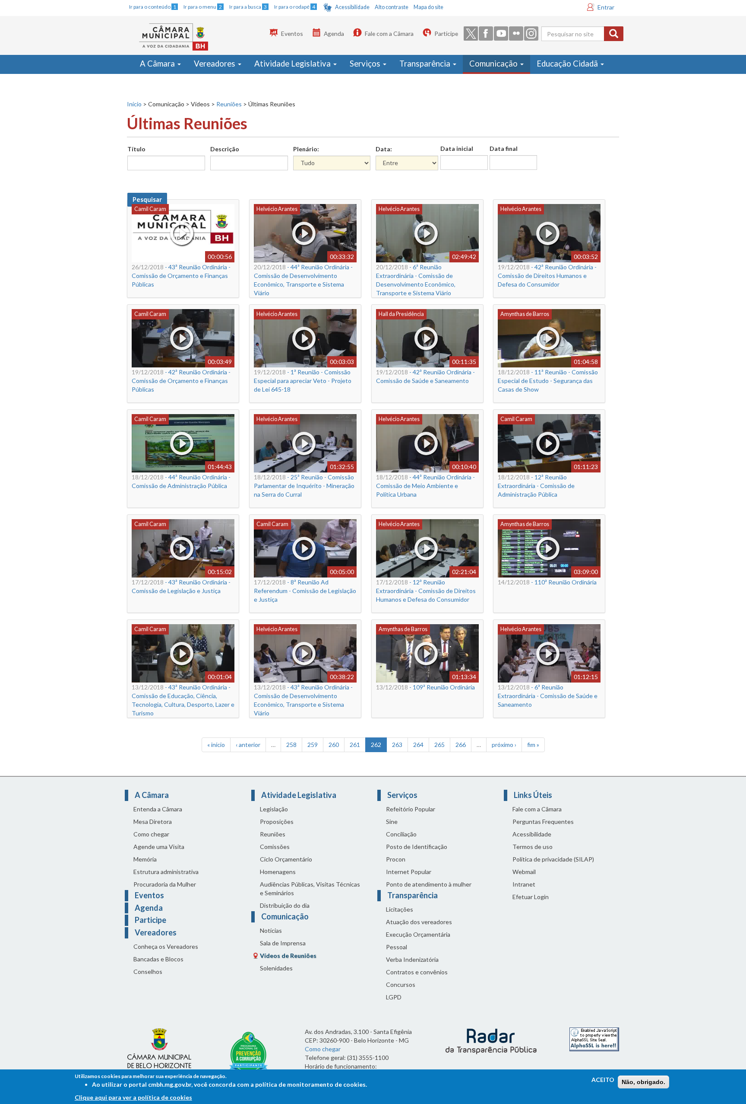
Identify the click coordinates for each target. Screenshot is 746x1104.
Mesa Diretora (152, 821)
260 (334, 744)
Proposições (277, 821)
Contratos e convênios (417, 972)
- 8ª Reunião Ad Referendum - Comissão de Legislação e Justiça (305, 590)
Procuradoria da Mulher (164, 884)
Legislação (274, 809)
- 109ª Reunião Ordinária (425, 687)
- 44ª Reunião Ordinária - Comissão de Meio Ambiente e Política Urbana (425, 485)
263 (397, 744)
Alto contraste (391, 7)
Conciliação (401, 834)
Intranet (523, 884)
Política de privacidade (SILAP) (553, 859)
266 (460, 744)
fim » (533, 744)
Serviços (366, 63)
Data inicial (456, 148)
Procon (395, 859)
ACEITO (602, 1079)
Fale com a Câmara (389, 33)
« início (216, 744)
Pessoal (396, 947)
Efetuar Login (530, 896)
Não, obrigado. (643, 1081)
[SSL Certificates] (594, 1038)
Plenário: (306, 149)
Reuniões (229, 104)
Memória (145, 859)
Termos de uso (532, 846)
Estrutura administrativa (166, 871)
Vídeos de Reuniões (288, 955)
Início (134, 104)
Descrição (224, 149)
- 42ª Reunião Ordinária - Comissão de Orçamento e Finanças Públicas (181, 380)
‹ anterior (248, 744)
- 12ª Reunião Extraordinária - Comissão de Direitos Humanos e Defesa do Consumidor (426, 590)
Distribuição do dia (285, 905)
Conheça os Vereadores (165, 946)
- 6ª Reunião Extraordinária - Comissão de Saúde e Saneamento (547, 695)
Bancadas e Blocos (158, 959)
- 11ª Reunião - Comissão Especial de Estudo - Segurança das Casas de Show (548, 380)
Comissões (275, 846)
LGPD (393, 997)
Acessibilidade (352, 7)
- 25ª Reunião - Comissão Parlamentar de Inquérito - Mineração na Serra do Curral (304, 485)
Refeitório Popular (410, 809)
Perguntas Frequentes (543, 821)
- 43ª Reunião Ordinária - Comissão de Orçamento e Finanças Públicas (181, 275)
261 (355, 744)
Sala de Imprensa (283, 943)
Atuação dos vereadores (419, 921)
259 (312, 744)
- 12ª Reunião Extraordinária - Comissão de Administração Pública (536, 485)
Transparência (425, 63)
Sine (392, 821)
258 (291, 744)
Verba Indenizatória (412, 959)
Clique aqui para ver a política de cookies (133, 1097)
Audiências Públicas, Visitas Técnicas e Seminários (310, 889)
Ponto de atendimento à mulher (428, 884)
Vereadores (215, 63)
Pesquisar (147, 199)
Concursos (400, 984)
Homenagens (278, 871)
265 (439, 744)
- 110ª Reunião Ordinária (547, 582)
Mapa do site (428, 7)
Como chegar (151, 834)
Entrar (605, 7)
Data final (504, 148)
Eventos (292, 33)
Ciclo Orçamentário (286, 859)
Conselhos (147, 971)
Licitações (399, 909)
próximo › (504, 744)
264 (418, 744)
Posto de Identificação (416, 846)
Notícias (271, 930)
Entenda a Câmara (157, 809)
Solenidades (276, 968)
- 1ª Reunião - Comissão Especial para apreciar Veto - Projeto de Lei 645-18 (302, 380)
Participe (446, 33)
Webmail (524, 871)
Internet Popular (408, 871)
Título (136, 149)
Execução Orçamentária (418, 934)
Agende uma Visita (158, 846)
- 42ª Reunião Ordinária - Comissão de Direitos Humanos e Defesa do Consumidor (547, 275)
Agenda (334, 33)
